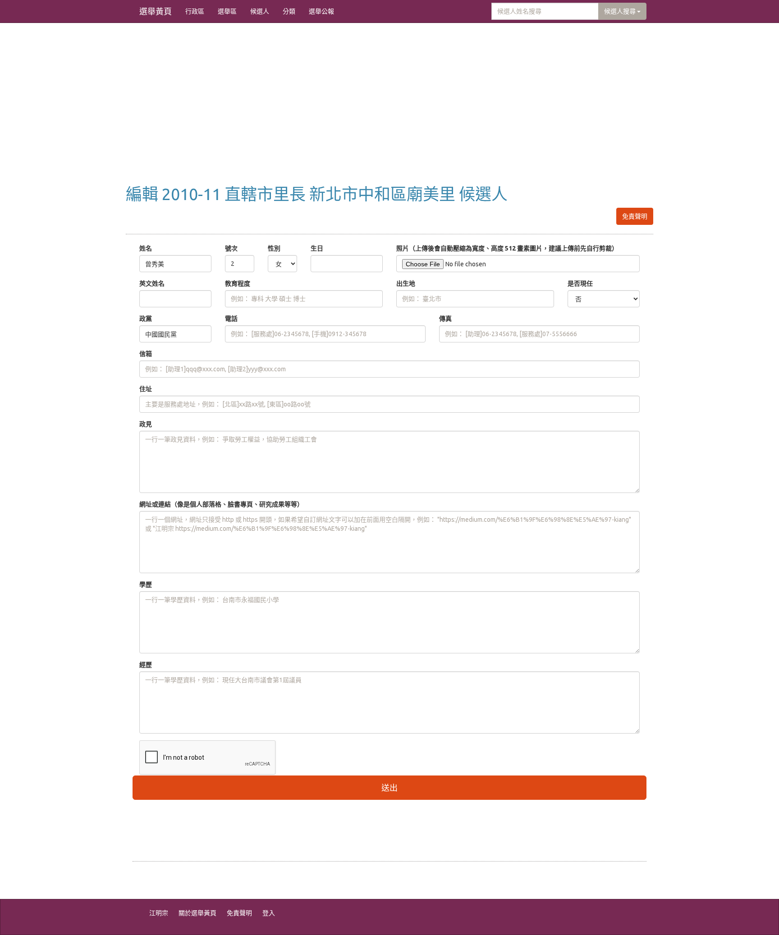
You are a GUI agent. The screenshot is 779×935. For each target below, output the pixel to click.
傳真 (445, 318)
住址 (145, 388)
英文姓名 (152, 283)
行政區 (194, 11)
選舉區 (227, 11)
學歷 (145, 584)
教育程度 (237, 283)
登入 (268, 913)
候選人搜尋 (620, 11)
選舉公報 (321, 11)
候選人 (259, 11)
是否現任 (580, 283)
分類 (289, 11)
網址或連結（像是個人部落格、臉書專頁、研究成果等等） (221, 504)
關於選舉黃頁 (197, 913)
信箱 (145, 353)
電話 (231, 318)
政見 (145, 424)
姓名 (145, 248)
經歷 (145, 664)
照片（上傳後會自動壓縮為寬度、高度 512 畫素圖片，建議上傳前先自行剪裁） (507, 248)
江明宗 (158, 913)
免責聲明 (634, 216)
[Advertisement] (389, 113)
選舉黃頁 (155, 11)
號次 (231, 248)
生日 (317, 248)
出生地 (405, 283)
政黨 (145, 318)
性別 (274, 248)
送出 (389, 787)
